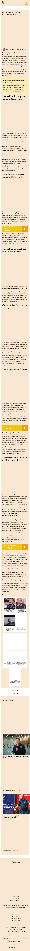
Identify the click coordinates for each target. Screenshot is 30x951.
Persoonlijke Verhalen (16, 918)
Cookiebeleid (16, 898)
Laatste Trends (16, 916)
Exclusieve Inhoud (16, 920)
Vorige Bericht (15, 690)
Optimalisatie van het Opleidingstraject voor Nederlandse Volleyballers (16, 756)
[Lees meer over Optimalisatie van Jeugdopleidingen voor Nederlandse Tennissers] (16, 804)
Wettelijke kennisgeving (15, 900)
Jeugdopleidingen (7, 790)
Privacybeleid (16, 896)
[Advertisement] (15, 32)
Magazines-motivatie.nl (12, 3)
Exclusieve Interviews (16, 915)
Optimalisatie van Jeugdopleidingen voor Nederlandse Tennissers (15, 816)
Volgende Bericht (15, 693)
